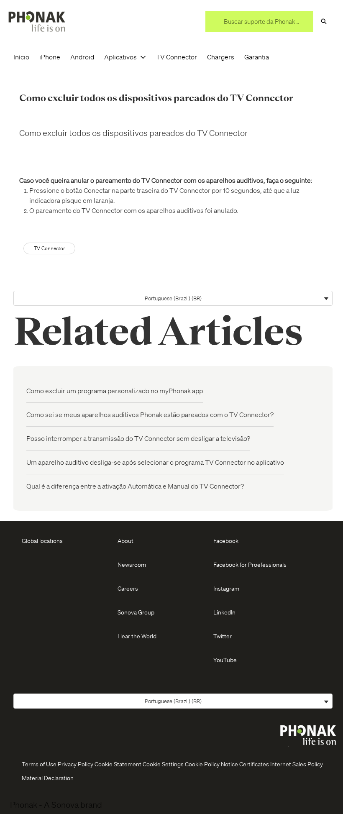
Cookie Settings (163, 764)
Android (82, 56)
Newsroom (132, 564)
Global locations (42, 540)
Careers (128, 588)
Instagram (226, 588)
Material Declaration (48, 777)
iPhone (49, 56)
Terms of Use (39, 764)
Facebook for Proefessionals (250, 564)
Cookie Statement (118, 764)
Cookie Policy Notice (211, 764)
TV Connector (176, 56)
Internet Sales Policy (296, 764)
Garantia (256, 56)
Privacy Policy (75, 764)
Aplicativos (120, 56)
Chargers (220, 56)
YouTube (225, 659)
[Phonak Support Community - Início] (36, 21)
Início (21, 56)
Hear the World (137, 636)
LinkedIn (224, 612)
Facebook (225, 540)
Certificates (254, 764)
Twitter (222, 636)
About (125, 540)
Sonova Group (136, 612)
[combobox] (259, 21)
